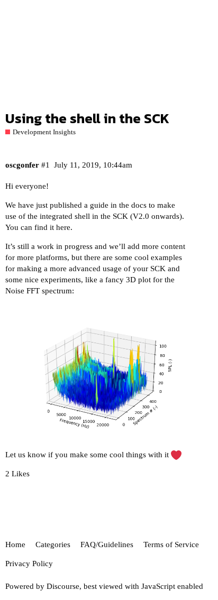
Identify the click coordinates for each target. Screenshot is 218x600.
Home (15, 544)
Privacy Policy (29, 563)
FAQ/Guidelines (106, 544)
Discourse (63, 586)
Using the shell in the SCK (87, 118)
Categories (52, 544)
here (63, 227)
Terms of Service (171, 544)
